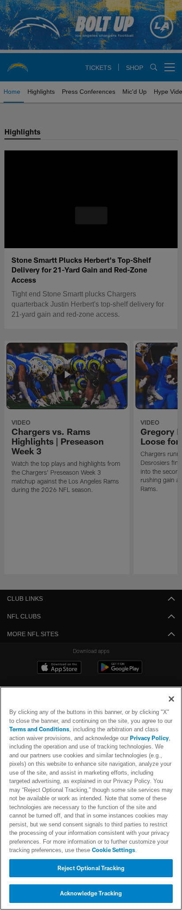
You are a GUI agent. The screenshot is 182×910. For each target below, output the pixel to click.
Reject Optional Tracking (91, 868)
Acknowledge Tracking (91, 893)
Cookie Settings (88, 849)
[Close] (171, 699)
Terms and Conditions (39, 729)
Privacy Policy (129, 737)
